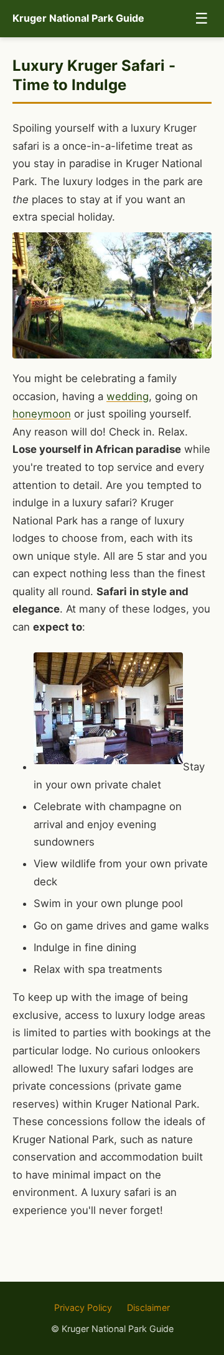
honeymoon (41, 414)
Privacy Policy (83, 1307)
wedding (127, 396)
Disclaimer (148, 1307)
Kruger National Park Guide (78, 18)
